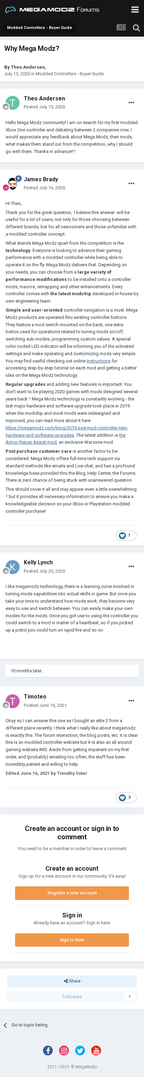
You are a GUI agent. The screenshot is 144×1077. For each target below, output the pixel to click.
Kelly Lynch (38, 562)
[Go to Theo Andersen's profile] (13, 103)
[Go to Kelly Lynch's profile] (13, 567)
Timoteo (35, 696)
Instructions (98, 361)
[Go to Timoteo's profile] (13, 701)
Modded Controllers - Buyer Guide (70, 73)
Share (74, 981)
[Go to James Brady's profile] (13, 184)
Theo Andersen (28, 67)
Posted (44, 106)
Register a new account (72, 892)
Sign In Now (72, 939)
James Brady (41, 179)
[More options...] (131, 103)
